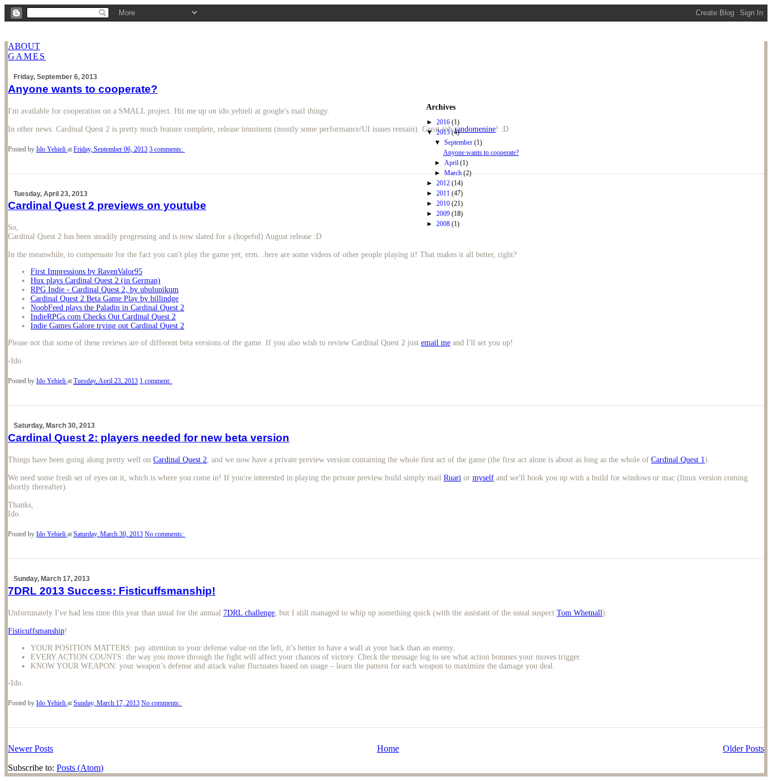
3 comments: (167, 149)
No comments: (165, 534)
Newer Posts (30, 748)
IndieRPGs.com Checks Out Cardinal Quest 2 (103, 317)
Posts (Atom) (80, 768)
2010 (444, 203)
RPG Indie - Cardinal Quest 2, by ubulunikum (105, 289)
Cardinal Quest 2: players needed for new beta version (148, 438)
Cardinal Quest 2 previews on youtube (107, 205)
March (453, 173)
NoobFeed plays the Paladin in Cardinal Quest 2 (107, 307)
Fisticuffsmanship (36, 631)
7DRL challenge (249, 613)
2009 (444, 214)
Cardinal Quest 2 (180, 459)
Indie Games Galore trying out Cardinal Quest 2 (107, 326)
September (459, 142)
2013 (444, 132)
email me (435, 343)
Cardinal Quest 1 (678, 459)
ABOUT (24, 46)
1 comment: (156, 381)
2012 (444, 183)
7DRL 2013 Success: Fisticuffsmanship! (111, 591)
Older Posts (743, 748)
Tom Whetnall (579, 613)
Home (388, 748)
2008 (444, 224)
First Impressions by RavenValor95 (86, 271)
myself (483, 478)
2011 (444, 193)
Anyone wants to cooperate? (481, 153)
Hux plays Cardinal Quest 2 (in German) (96, 280)
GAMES (27, 56)
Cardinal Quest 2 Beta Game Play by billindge (105, 298)
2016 (444, 122)
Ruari (452, 478)
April (452, 163)
